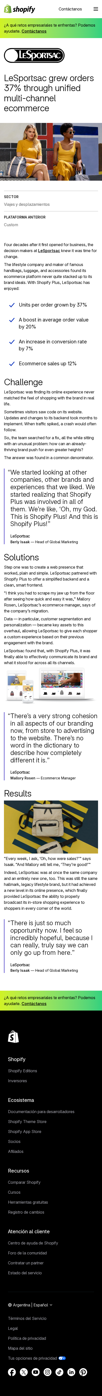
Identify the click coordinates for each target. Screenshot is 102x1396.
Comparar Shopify (24, 1182)
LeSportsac (49, 250)
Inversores (17, 1080)
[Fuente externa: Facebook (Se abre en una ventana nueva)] (12, 1372)
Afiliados (16, 1151)
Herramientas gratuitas (28, 1202)
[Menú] (96, 9)
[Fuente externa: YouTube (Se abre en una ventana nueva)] (36, 1372)
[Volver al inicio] (13, 1036)
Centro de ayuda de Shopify (33, 1242)
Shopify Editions (22, 1070)
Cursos (14, 1192)
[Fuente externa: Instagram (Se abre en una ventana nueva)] (47, 1372)
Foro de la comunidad (27, 1252)
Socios (14, 1141)
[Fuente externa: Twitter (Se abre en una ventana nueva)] (24, 1372)
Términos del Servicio (27, 1318)
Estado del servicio (25, 1272)
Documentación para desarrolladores (41, 1111)
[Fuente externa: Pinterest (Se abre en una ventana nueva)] (83, 1372)
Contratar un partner (26, 1262)
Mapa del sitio (20, 1348)
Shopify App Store (24, 1131)
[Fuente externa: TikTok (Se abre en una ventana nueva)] (59, 1372)
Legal (13, 1328)
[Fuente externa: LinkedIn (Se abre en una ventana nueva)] (71, 1372)
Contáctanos (70, 8)
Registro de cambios (26, 1212)
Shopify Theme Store (27, 1121)
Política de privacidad (27, 1338)
